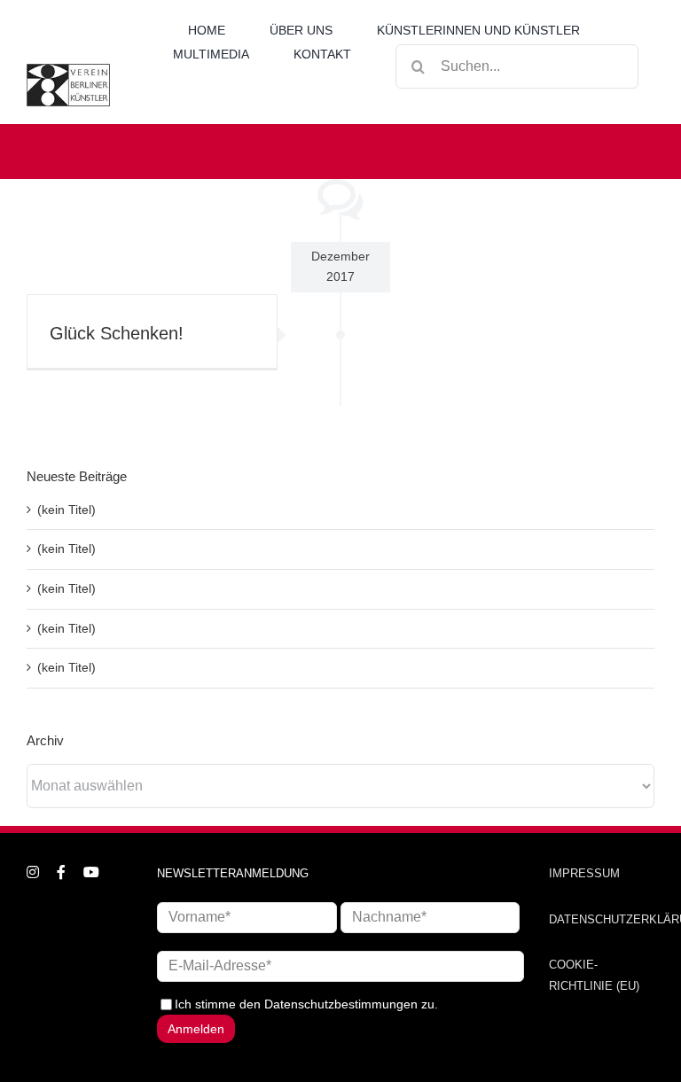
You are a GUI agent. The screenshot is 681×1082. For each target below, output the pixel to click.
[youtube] (91, 872)
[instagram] (33, 872)
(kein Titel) (66, 509)
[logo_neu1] (68, 70)
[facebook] (61, 872)
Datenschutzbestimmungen (341, 1004)
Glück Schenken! (117, 333)
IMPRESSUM (584, 873)
